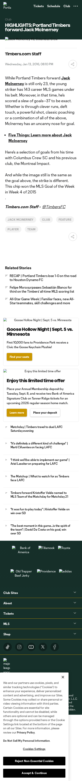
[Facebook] (54, 647)
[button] (75, 6)
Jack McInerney (21, 219)
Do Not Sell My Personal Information (26, 740)
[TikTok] (7, 647)
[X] (43, 647)
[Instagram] (19, 647)
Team (31, 229)
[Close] (62, 677)
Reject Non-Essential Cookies (34, 761)
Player (13, 229)
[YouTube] (31, 647)
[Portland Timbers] (7, 6)
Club (46, 219)
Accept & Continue (34, 773)
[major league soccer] (6, 666)
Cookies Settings (34, 749)
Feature (65, 219)
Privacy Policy (26, 732)
